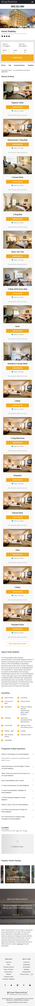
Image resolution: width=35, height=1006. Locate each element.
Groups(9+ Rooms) (19, 65)
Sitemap (8, 974)
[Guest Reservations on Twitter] (11, 985)
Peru (26, 831)
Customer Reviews (8, 967)
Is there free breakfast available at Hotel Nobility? (13, 791)
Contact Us (26, 962)
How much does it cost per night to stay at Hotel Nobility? (15, 767)
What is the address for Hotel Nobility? (15, 754)
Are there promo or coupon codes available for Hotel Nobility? (13, 818)
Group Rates (26, 967)
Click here (20, 944)
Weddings (31, 65)
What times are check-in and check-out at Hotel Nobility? (15, 774)
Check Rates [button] (17, 107)
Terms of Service (8, 969)
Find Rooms (17, 58)
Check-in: (5, 44)
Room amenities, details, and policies (17, 115)
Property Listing (8, 977)
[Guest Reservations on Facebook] (6, 985)
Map (10, 65)
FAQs (8, 964)
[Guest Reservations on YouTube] (29, 985)
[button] (2, 18)
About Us (8, 962)
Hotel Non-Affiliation (9, 979)
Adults (15, 50)
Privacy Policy (8, 972)
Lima (17, 831)
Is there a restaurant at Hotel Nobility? (15, 785)
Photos (3, 65)
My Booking (26, 964)
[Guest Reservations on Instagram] (18, 985)
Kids (25, 50)
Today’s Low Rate (18, 111)
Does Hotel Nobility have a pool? (12, 781)
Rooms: (5, 50)
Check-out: (22, 44)
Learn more (4, 71)
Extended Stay (26, 972)
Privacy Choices (24, 974)
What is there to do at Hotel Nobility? (14, 805)
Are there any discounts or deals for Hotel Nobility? (14, 811)
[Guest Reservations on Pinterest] (24, 985)
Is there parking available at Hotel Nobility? (13, 799)
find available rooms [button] (17, 644)
